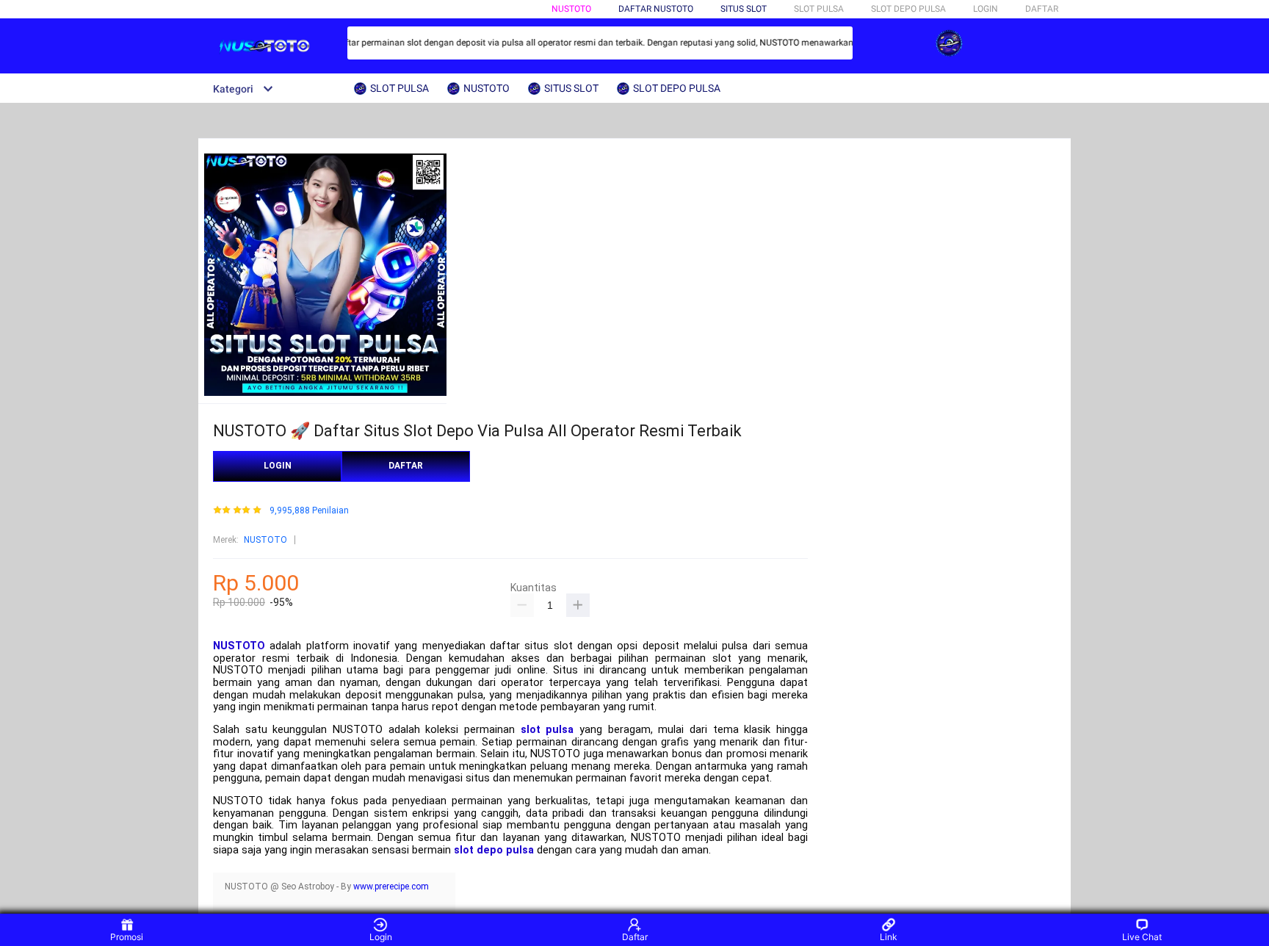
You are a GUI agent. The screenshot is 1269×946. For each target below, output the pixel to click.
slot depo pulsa (494, 850)
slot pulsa (547, 729)
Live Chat (1142, 936)
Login (380, 936)
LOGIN (985, 9)
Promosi (126, 936)
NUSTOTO (571, 9)
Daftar (635, 936)
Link (888, 936)
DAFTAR (1041, 9)
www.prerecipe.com (391, 886)
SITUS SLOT (743, 9)
